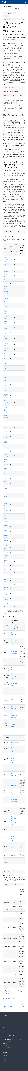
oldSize (12, 726)
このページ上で (7, 19)
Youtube (5, 1025)
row (12, 636)
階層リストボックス (6, 417)
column (12, 632)
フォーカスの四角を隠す (6, 402)
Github (4, 1027)
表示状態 (6, 603)
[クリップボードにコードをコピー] (23, 88)
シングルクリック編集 (6, 547)
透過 (5, 569)
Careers (5, 1061)
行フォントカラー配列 (6, 517)
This (18, 181)
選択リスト (8, 65)
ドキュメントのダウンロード (9, 1035)
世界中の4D (5, 1059)
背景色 (5, 264)
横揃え (5, 427)
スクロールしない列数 (6, 483)
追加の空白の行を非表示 (6, 395)
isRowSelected (14, 742)
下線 (5, 576)
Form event (14, 627)
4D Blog (5, 1017)
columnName (14, 634)
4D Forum (5, 1019)
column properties (16, 50)
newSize (13, 724)
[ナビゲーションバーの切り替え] (2, 2)
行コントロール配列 (6, 510)
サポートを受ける (7, 1047)
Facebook (5, 1021)
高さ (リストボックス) (6, 379)
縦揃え (5, 584)
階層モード (14, 58)
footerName (14, 785)
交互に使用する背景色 (6, 259)
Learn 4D (5, 1037)
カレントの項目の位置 (6, 311)
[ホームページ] (4, 6)
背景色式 (6, 271)
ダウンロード (6, 1043)
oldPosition (13, 717)
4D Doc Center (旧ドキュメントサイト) (12, 1039)
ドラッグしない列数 (6, 490)
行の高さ (6, 522)
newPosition (14, 715)
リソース (5, 1045)
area (12, 755)
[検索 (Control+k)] (25, 2)
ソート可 (6, 552)
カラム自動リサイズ (6, 300)
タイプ (5, 572)
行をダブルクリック (6, 338)
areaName (13, 756)
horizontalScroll (14, 866)
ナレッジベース (6, 1041)
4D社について (6, 1055)
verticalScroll (14, 868)
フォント (6, 358)
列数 (5, 478)
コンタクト (5, 1057)
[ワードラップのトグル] (21, 232)
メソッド (6, 464)
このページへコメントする (11, 998)
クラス (5, 283)
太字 (5, 268)
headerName (14, 653)
